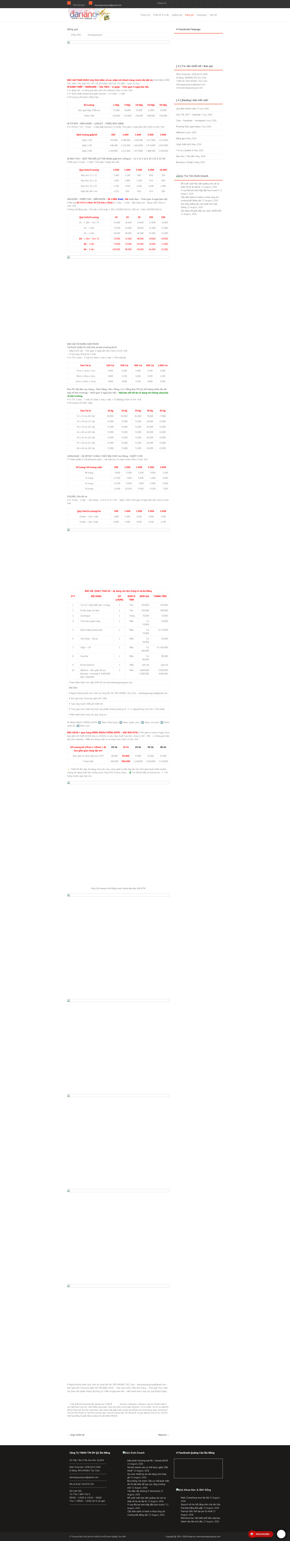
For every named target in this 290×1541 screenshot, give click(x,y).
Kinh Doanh (138, 1452)
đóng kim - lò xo (138, 1407)
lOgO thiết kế (75, 1434)
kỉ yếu (119, 1410)
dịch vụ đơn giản (124, 1407)
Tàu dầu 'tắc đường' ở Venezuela (143, 1491)
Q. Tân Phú (89, 1413)
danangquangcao (95, 34)
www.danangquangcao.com (209, 1536)
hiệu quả (77, 1410)
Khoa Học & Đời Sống (197, 1490)
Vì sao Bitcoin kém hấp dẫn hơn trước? (200, 190)
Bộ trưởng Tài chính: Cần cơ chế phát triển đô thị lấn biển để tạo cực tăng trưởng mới (148, 1484)
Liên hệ (213, 14)
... (118, 1404)
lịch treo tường (145, 1410)
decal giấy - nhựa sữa (107, 1407)
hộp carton (103, 1410)
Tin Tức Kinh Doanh (196, 176)
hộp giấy (112, 1410)
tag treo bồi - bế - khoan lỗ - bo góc (128, 1413)
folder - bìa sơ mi (153, 1407)
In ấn (72, 1404)
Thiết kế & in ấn (161, 14)
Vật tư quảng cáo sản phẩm (98, 1416)
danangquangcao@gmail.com (108, 5)
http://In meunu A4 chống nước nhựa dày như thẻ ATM (118, 888)
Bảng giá (189, 14)
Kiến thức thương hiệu (84, 1404)
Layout (125, 1410)
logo (155, 1410)
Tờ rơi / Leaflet (183, 150)
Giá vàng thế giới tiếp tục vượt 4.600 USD (201, 210)
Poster (81, 1413)
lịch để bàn (133, 1410)
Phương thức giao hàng (188, 126)
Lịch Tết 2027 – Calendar (188, 114)
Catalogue (202, 14)
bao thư (123, 1404)
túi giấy (83, 1416)
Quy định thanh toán (186, 108)
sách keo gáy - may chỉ (104, 1413)
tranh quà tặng (73, 1416)
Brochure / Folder (184, 162)
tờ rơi (157, 1413)
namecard (161, 1410)
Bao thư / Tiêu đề (184, 156)
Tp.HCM (164, 1413)
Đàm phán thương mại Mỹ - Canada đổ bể (147, 1460)
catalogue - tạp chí (145, 1404)
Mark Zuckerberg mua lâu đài (195, 1497)
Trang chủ (145, 14)
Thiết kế (108, 1404)
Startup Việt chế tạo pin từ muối (196, 1511)
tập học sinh (149, 1413)
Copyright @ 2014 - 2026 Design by (180, 1536)
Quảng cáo (177, 14)
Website (114, 1416)
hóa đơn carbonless (90, 1410)
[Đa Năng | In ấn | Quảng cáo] (89, 14)
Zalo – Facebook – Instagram (190, 120)
